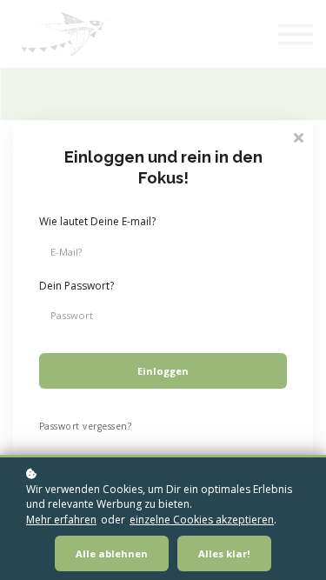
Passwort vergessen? (85, 426)
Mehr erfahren (61, 519)
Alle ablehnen (112, 553)
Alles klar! (224, 553)
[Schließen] (298, 136)
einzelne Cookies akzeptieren (202, 519)
